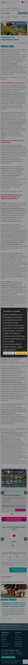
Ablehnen (8, 353)
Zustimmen (21, 353)
